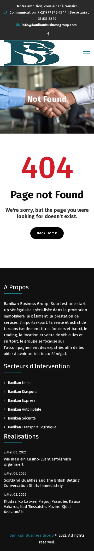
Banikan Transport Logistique (32, 427)
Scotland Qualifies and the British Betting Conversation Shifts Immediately (42, 483)
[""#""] (48, 34)
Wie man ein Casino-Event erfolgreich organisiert (37, 462)
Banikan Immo (20, 383)
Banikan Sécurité (22, 418)
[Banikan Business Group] (32, 52)
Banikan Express (22, 400)
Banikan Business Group (31, 535)
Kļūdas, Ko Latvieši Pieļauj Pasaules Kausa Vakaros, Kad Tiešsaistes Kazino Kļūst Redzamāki (42, 506)
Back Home (47, 233)
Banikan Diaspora (22, 392)
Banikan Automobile (24, 409)
